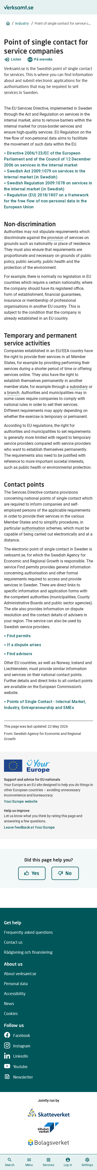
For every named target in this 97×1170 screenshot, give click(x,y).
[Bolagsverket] (48, 1142)
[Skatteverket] (49, 1112)
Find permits (19, 635)
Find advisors (19, 653)
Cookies (11, 1013)
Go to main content (72, 5)
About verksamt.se (20, 973)
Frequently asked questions (28, 932)
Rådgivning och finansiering (28, 952)
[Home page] (8, 23)
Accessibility (15, 993)
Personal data (16, 983)
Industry (22, 23)
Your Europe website (21, 801)
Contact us (13, 942)
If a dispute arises (24, 644)
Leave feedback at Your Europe (29, 827)
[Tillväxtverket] (48, 1127)
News (9, 1003)
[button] (12, 60)
